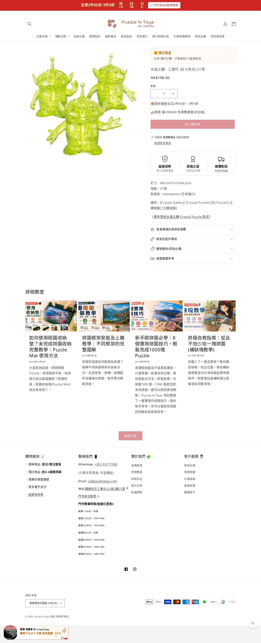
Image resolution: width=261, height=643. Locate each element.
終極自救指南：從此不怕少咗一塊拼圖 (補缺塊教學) (209, 344)
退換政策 (189, 485)
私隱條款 (136, 492)
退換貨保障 (35, 494)
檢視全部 (130, 436)
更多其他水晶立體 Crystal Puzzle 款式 (181, 217)
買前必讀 (189, 465)
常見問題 (189, 472)
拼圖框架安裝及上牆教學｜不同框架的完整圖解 (103, 344)
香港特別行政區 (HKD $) (43, 603)
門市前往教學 (87, 496)
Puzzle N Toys (42, 616)
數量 (153, 86)
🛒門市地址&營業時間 (164, 5)
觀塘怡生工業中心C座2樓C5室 (105, 489)
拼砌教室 (136, 472)
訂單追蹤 (189, 479)
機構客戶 (189, 492)
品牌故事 (136, 465)
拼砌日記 (136, 479)
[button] (29, 24)
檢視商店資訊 (162, 143)
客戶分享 (136, 485)
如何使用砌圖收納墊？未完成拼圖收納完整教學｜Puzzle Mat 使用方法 (50, 347)
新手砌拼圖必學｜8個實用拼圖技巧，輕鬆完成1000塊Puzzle (156, 347)
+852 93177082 (106, 464)
